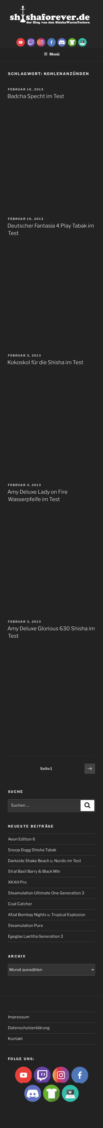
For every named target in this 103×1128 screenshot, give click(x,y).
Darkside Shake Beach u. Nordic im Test (44, 860)
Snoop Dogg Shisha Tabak (32, 850)
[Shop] (82, 42)
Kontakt (15, 1038)
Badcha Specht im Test (35, 96)
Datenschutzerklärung (29, 1027)
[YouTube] (20, 42)
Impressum (18, 1017)
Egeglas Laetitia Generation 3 (35, 936)
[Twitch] (31, 42)
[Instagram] (41, 42)
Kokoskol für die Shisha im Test (45, 362)
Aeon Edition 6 (21, 839)
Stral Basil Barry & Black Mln (34, 871)
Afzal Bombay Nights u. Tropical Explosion (46, 914)
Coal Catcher (20, 904)
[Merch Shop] (72, 42)
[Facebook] (51, 42)
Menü (54, 54)
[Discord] (62, 42)
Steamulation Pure (25, 925)
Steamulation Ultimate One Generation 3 (46, 893)
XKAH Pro (17, 882)
